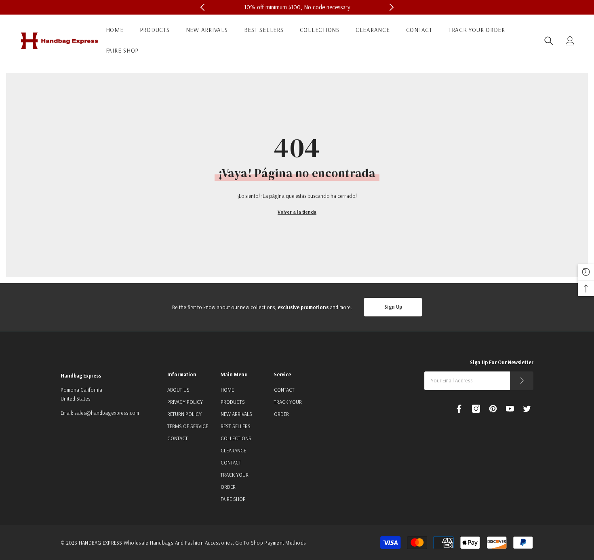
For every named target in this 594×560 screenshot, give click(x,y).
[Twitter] (526, 408)
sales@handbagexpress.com (106, 412)
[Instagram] (476, 408)
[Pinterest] (493, 408)
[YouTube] (509, 408)
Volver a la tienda (297, 212)
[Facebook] (459, 408)
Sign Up (393, 306)
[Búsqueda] (548, 41)
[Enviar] (521, 380)
